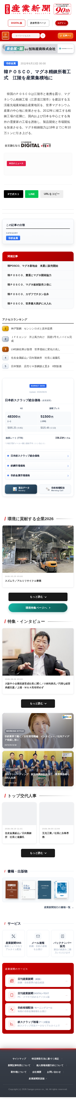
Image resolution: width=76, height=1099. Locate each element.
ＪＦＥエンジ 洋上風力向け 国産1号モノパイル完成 (41, 338)
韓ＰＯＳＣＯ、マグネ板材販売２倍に (29, 284)
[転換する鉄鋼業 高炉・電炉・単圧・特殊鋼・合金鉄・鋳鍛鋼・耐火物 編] (11, 890)
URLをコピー (52, 193)
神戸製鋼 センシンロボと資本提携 (31, 328)
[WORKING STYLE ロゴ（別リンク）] (67, 717)
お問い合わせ (54, 1072)
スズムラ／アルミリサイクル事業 (23, 580)
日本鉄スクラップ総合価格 (25, 455)
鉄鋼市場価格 (18, 465)
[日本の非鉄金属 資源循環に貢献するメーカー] (44, 890)
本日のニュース (16, 163)
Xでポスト (14, 194)
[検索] (42, 35)
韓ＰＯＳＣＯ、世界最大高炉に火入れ (29, 303)
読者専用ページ (38, 23)
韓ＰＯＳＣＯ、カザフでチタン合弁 (28, 294)
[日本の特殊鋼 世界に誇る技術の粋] (28, 890)
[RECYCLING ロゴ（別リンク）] (67, 755)
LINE (32, 194)
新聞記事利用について (19, 1065)
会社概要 (36, 1072)
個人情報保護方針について (49, 1065)
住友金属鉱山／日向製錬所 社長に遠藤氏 (35, 357)
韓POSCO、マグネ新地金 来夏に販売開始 (33, 265)
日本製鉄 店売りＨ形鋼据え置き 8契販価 (36, 366)
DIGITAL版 (16, 23)
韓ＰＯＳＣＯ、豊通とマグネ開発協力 (29, 275)
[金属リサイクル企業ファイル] (61, 890)
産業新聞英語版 (37, 1078)
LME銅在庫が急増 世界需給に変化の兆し (35, 349)
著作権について (19, 1072)
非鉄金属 (13, 238)
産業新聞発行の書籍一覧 (57, 907)
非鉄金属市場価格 (20, 475)
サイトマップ (19, 1058)
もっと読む (36, 596)
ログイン (62, 23)
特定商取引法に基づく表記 (45, 1058)
